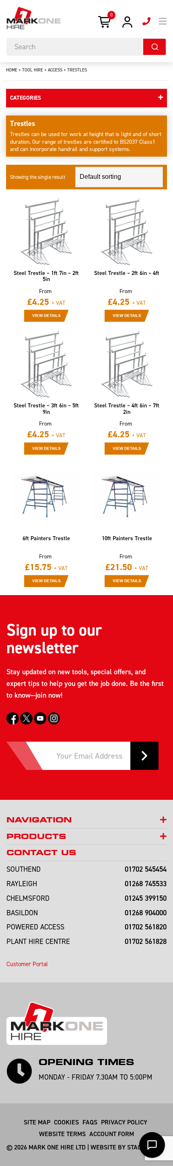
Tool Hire (32, 70)
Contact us (41, 852)
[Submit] (154, 47)
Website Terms (62, 1134)
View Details (46, 315)
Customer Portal (27, 964)
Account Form (111, 1134)
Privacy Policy (124, 1122)
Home (11, 70)
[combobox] (86, 47)
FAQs (89, 1122)
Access (55, 70)
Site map (37, 1122)
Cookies (66, 1122)
